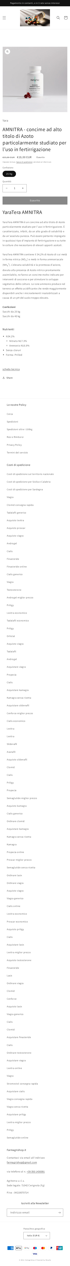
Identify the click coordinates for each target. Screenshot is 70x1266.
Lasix (9, 975)
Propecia (11, 674)
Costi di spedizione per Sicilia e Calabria (28, 481)
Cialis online (13, 906)
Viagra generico (15, 898)
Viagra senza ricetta (17, 1106)
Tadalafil (11, 651)
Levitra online (14, 1068)
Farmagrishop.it (30, 1260)
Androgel (12, 543)
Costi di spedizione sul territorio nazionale (30, 474)
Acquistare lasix (15, 944)
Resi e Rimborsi (15, 437)
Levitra (10, 728)
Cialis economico (16, 720)
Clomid (11, 767)
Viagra (10, 497)
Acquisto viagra (15, 535)
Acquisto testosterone (19, 960)
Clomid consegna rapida (20, 504)
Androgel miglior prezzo (20, 597)
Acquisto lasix (14, 1006)
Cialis (10, 551)
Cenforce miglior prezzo (20, 713)
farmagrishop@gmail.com (22, 1162)
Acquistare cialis (16, 1091)
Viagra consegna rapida (19, 1099)
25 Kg (9, 173)
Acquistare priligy (16, 1114)
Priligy (10, 605)
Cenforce (12, 998)
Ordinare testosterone (19, 1052)
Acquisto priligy (15, 929)
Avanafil (11, 751)
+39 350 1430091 (36, 1171)
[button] (4, 18)
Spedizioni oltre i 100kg (19, 429)
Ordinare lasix (14, 875)
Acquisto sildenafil (17, 759)
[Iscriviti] (59, 1213)
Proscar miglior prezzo (19, 859)
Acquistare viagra (16, 666)
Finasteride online (17, 566)
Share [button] (9, 377)
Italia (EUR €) (33, 1235)
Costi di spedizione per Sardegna (25, 489)
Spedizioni (12, 421)
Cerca (10, 413)
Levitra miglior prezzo (19, 952)
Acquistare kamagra (18, 690)
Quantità (7, 181)
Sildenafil (12, 744)
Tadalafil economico (18, 620)
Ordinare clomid (16, 821)
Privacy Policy (14, 444)
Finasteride (13, 558)
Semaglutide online (17, 1137)
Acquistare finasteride (19, 1037)
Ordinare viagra (15, 883)
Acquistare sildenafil (18, 705)
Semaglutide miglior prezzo (22, 798)
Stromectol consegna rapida (22, 1083)
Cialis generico (15, 574)
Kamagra (11, 844)
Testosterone (14, 589)
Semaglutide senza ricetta (21, 867)
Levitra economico (17, 612)
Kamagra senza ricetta (19, 697)
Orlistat (11, 636)
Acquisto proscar (16, 528)
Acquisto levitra (15, 520)
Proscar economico (17, 921)
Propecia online (15, 852)
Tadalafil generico (16, 512)
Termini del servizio (17, 452)
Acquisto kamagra (17, 805)
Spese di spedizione (24, 162)
